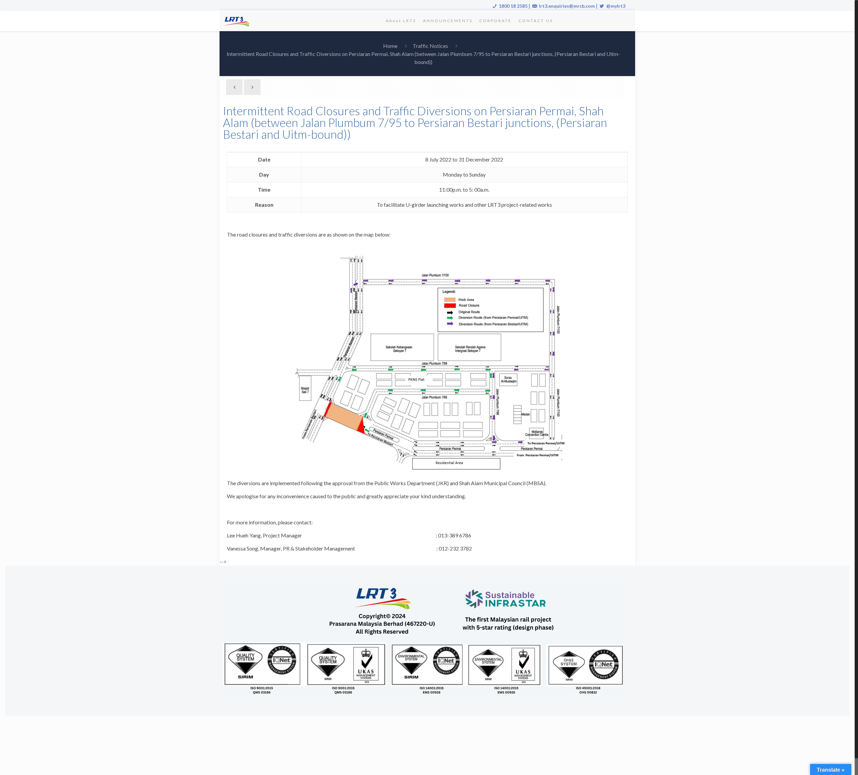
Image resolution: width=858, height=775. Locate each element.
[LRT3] (238, 21)
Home (390, 46)
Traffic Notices (430, 46)
